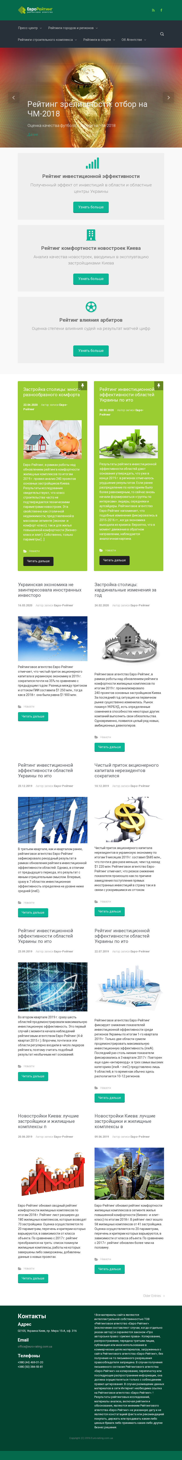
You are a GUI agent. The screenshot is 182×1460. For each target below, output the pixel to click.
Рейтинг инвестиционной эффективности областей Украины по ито (126, 395)
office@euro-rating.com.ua (35, 1346)
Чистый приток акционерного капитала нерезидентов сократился (127, 770)
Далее (32, 134)
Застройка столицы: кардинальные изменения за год (125, 590)
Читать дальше (38, 561)
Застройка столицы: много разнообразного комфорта (52, 392)
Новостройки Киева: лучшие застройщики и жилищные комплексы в (125, 1121)
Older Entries (152, 1296)
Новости (34, 551)
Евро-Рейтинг (63, 605)
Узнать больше (91, 207)
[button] (13, 98)
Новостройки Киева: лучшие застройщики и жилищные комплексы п (48, 1121)
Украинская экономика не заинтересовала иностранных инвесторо (49, 590)
